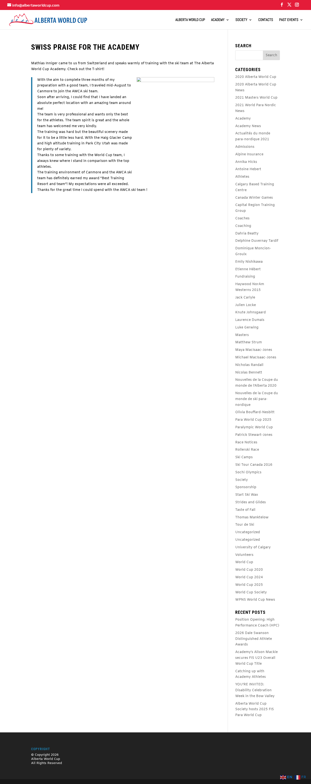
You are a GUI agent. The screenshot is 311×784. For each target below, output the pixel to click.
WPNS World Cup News (255, 599)
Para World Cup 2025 (253, 420)
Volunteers (244, 555)
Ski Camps (244, 457)
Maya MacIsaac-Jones (253, 350)
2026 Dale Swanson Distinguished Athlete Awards (253, 639)
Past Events (288, 20)
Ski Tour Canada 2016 (253, 465)
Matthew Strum (248, 342)
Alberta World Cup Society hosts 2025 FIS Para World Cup (254, 709)
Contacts (265, 20)
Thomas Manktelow (251, 517)
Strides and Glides (250, 502)
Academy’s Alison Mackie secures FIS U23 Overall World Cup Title (256, 658)
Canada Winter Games (254, 198)
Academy (218, 20)
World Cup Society (251, 592)
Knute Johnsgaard (250, 312)
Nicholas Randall (249, 365)
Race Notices (246, 442)
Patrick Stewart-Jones (253, 435)
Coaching (243, 226)
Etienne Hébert (248, 269)
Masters (242, 335)
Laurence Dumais (249, 320)
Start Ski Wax (246, 495)
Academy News (248, 126)
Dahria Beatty (247, 233)
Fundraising (245, 276)
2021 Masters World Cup (256, 97)
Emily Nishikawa (249, 262)
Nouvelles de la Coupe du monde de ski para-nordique (256, 399)
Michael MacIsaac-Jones (255, 357)
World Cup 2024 (249, 577)
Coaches (242, 218)
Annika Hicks (246, 162)
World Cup (244, 562)
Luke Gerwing (247, 327)
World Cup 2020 (249, 570)
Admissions (244, 147)
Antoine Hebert (248, 169)
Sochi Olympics (248, 472)
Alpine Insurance (249, 154)
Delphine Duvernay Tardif (256, 241)
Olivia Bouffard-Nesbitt (255, 412)
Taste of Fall (245, 510)
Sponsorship (245, 487)
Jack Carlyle (245, 297)
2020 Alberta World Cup (255, 77)
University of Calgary (253, 547)
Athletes (242, 177)
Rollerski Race (247, 450)
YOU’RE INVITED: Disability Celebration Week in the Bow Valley (255, 690)
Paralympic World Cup (254, 427)
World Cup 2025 (249, 585)
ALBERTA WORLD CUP (190, 20)
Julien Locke (245, 305)
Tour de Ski (244, 525)
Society (241, 20)
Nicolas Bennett (248, 372)
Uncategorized (247, 532)
